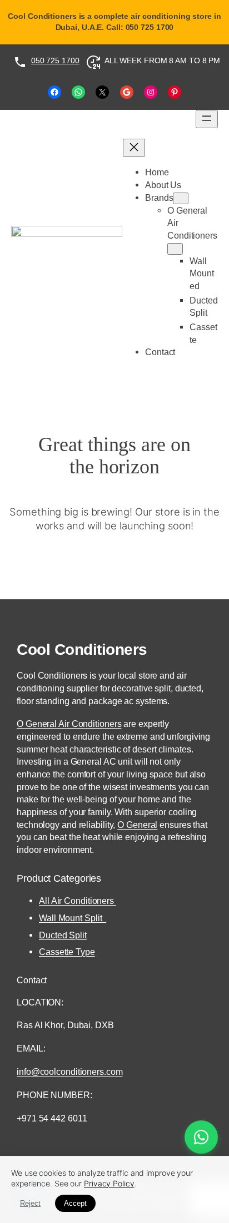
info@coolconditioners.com (70, 1072)
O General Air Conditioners (69, 724)
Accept (75, 1203)
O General (137, 825)
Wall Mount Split (72, 918)
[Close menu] (134, 148)
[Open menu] (207, 119)
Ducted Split (63, 935)
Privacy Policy (109, 1183)
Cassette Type (67, 952)
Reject (30, 1203)
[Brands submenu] (180, 198)
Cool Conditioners (82, 649)
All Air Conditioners (77, 901)
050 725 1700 (55, 60)
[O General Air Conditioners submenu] (175, 249)
